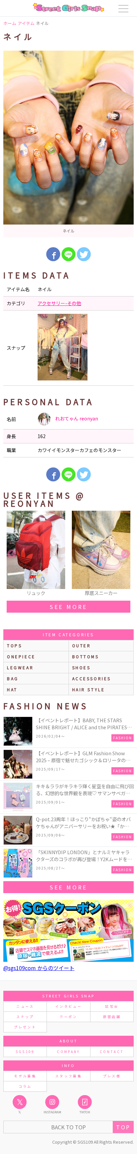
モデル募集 (25, 1075)
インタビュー (68, 1006)
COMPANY (68, 1051)
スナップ (25, 1016)
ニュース (25, 1006)
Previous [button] (12, 554)
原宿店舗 (112, 1016)
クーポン (68, 1016)
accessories (91, 678)
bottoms (85, 656)
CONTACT (112, 1051)
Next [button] (125, 554)
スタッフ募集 (68, 1075)
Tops (14, 645)
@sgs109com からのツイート (38, 968)
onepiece (21, 656)
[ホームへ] (68, 7)
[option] (68, 144)
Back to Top (68, 1127)
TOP (123, 1127)
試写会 (111, 1006)
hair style (88, 689)
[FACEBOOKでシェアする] (53, 254)
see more (68, 607)
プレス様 (112, 1075)
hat (12, 689)
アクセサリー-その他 (59, 303)
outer (81, 645)
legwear (20, 667)
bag (13, 678)
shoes (81, 667)
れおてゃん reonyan (76, 418)
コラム (25, 1086)
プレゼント (25, 1026)
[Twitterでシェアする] (84, 254)
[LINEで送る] (68, 254)
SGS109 (25, 1051)
